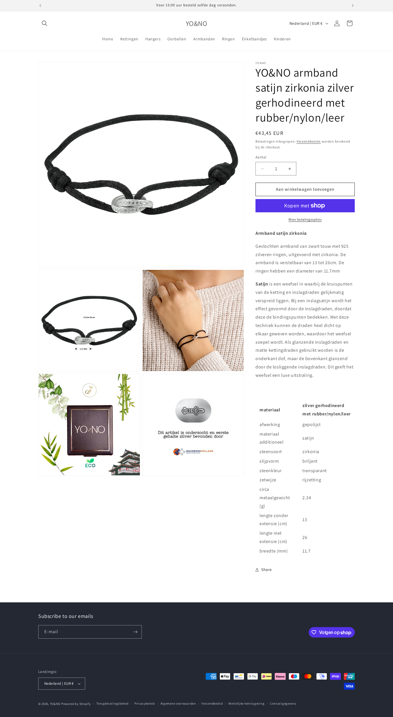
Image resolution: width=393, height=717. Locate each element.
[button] (44, 23)
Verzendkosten (309, 141)
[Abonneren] (135, 632)
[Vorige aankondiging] (40, 5)
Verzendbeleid (212, 703)
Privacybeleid (144, 703)
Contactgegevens (283, 703)
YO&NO (55, 704)
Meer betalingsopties (305, 219)
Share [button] (266, 569)
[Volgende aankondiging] (352, 5)
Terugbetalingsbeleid (112, 703)
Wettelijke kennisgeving (246, 703)
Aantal (260, 157)
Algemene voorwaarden (178, 703)
